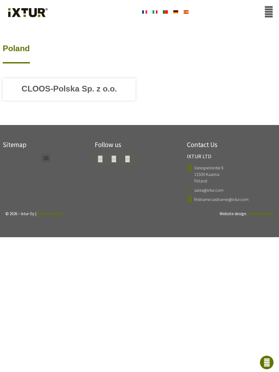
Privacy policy (50, 213)
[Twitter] (113, 159)
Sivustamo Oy (261, 213)
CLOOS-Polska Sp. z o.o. (69, 88)
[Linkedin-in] (127, 159)
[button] (45, 158)
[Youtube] (100, 159)
